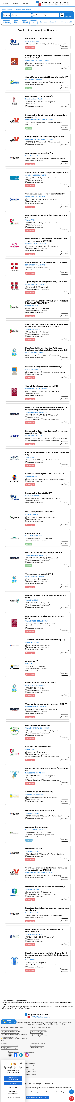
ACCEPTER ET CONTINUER (13, 1078)
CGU (55, 1022)
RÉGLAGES (13, 1088)
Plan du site (54, 1024)
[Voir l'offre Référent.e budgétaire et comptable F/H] (37, 371)
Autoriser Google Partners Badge (37, 1097)
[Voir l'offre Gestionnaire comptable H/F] (37, 752)
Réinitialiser (68, 16)
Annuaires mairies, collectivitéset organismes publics (9, 1046)
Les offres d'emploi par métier (9, 1030)
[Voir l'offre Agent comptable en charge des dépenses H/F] (37, 178)
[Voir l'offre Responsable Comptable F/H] (37, 42)
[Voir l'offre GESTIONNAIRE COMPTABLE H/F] (37, 688)
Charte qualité (67, 1022)
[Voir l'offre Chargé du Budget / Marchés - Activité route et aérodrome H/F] (37, 61)
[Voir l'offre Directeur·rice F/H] (37, 853)
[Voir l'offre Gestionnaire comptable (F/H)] (37, 157)
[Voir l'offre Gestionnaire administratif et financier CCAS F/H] (37, 222)
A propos (46, 1024)
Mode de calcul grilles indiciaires (39, 1036)
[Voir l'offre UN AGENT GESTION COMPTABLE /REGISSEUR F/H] (37, 775)
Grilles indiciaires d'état (36, 1033)
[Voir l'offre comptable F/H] (37, 667)
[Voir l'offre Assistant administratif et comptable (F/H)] (37, 645)
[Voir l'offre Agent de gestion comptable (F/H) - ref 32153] (37, 286)
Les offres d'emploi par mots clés (10, 1031)
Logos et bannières (23, 1022)
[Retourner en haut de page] (71, 1091)
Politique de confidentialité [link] (13, 1092)
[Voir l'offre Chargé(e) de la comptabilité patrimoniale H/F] (37, 81)
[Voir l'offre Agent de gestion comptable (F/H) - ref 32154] (37, 267)
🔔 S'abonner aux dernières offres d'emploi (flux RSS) (14, 1039)
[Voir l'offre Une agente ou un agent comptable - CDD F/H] (37, 709)
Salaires (15, 3)
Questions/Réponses (36, 1047)
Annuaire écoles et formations (9, 1049)
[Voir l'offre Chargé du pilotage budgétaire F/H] (37, 391)
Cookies (62, 1024)
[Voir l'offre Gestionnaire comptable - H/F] (37, 100)
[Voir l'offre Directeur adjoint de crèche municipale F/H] (37, 892)
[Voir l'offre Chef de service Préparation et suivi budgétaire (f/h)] (37, 458)
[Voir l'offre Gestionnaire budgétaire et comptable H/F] (37, 199)
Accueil (3, 9)
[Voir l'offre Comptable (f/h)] (37, 538)
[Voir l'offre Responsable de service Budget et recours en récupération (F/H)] (37, 436)
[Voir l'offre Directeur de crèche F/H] (37, 833)
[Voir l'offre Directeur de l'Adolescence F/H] (37, 814)
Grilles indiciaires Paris (36, 1034)
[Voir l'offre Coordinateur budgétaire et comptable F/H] (37, 478)
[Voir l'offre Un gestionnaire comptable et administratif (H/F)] (37, 600)
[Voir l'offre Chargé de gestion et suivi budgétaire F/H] (37, 140)
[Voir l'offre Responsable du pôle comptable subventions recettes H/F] (37, 121)
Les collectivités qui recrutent (9, 1037)
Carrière (26, 3)
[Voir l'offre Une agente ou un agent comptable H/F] (37, 558)
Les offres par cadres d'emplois (10, 1033)
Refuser (13, 1083)
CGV (60, 1022)
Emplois (5, 3)
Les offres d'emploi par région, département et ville (14, 1035)
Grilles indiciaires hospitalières (38, 1031)
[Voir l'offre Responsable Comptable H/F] (37, 497)
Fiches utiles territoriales (37, 1046)
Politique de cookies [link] (13, 1097)
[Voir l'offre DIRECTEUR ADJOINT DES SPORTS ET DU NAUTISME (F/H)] (37, 936)
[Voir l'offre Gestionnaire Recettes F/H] (37, 731)
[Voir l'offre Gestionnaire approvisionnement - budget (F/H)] (37, 623)
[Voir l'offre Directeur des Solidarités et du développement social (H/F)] (37, 913)
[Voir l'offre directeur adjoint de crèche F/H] (37, 796)
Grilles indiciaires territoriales (38, 1030)
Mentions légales (37, 1022)
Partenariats (49, 1022)
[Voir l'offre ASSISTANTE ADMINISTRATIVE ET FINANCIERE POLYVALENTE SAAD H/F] (37, 307)
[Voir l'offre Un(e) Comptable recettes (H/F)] (37, 517)
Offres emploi (11, 9)
